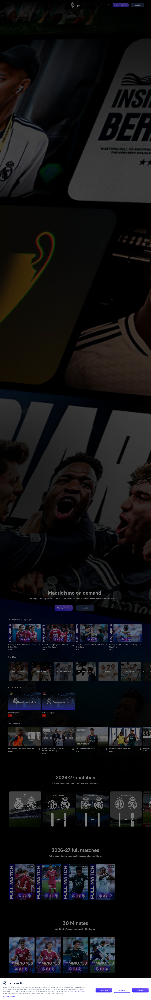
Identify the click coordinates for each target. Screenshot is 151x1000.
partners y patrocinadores (77, 991)
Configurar (122, 990)
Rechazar (140, 990)
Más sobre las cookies (10, 996)
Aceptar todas (104, 990)
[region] (75, 989)
